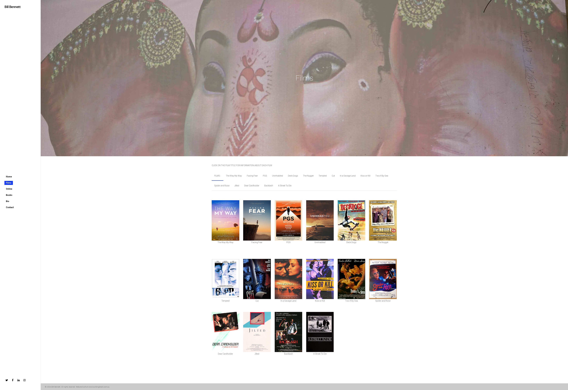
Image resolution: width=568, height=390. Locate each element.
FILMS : (217, 176)
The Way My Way (234, 176)
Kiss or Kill (365, 176)
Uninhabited (277, 176)
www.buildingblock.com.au (98, 387)
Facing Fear (252, 176)
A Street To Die (284, 185)
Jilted (236, 185)
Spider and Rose (221, 185)
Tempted (323, 176)
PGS (265, 176)
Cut (333, 176)
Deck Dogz (293, 176)
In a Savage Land (348, 176)
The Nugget (308, 176)
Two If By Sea (381, 176)
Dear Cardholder (251, 185)
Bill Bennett (12, 6)
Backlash (268, 185)
